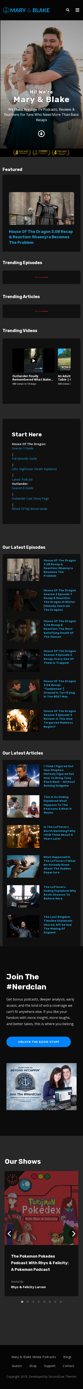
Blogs (67, 1357)
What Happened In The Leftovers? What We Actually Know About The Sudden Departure (60, 864)
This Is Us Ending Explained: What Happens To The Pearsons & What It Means (58, 804)
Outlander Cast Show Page (30, 498)
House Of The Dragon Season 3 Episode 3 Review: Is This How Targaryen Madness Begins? (60, 718)
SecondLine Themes (63, 1376)
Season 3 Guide (22, 448)
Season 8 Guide (22, 488)
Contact (68, 1366)
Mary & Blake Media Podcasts (33, 1357)
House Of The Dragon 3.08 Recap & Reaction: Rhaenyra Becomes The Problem (41, 237)
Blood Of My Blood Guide (29, 509)
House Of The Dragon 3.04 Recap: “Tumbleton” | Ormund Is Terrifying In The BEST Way (60, 689)
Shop (33, 1366)
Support (50, 1366)
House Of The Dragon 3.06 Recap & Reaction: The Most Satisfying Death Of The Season (60, 628)
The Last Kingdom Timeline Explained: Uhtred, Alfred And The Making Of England (58, 924)
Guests (17, 1366)
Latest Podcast (22, 479)
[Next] (73, 1233)
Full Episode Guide (24, 458)
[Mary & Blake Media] (27, 10)
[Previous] (9, 1233)
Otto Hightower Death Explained (34, 469)
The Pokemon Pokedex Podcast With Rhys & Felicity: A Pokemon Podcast (40, 1263)
